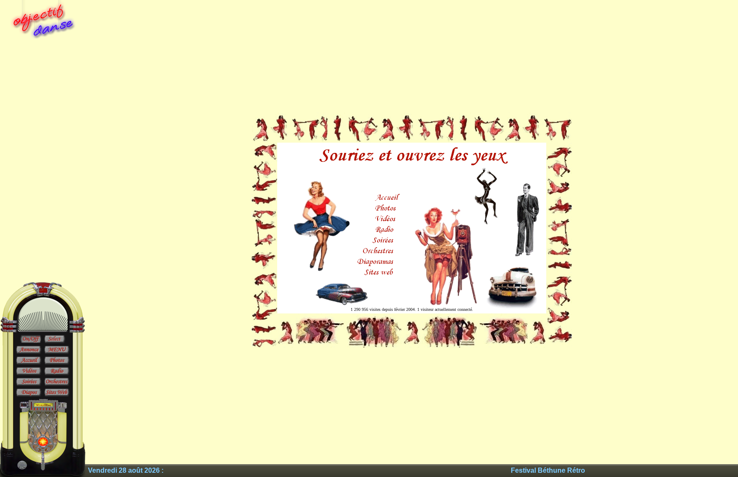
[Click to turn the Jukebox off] (30, 339)
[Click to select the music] (54, 339)
